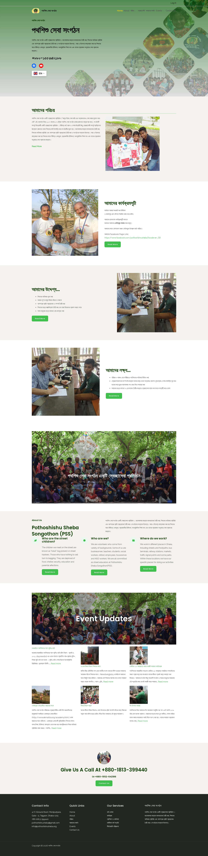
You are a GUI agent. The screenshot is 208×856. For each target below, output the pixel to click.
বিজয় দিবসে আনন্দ (86, 705)
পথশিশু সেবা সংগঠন (49, 10)
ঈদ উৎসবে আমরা (135, 705)
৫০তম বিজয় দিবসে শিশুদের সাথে (91, 666)
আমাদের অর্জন (150, 11)
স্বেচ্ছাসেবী (141, 11)
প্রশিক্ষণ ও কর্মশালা (113, 819)
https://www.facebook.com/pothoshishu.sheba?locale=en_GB (132, 238)
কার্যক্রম (109, 816)
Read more (56, 663)
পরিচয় (132, 11)
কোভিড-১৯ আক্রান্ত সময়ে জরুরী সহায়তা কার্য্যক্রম (146, 666)
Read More (37, 146)
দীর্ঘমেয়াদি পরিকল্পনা (113, 826)
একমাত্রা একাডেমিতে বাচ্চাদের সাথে (43, 705)
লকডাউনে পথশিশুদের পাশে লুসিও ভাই (43, 648)
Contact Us (171, 11)
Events (159, 11)
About (126, 11)
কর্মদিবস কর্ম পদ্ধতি (113, 823)
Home (120, 11)
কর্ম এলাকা (110, 812)
